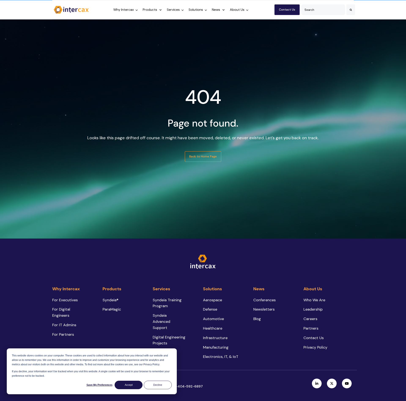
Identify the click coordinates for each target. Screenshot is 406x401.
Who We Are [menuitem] (314, 300)
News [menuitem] (259, 289)
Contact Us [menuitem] (313, 337)
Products (150, 9)
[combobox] (323, 9)
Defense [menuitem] (210, 309)
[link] (71, 9)
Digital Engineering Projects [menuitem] (169, 340)
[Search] (350, 9)
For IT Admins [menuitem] (64, 324)
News (216, 9)
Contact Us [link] (287, 9)
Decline (157, 384)
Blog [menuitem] (257, 318)
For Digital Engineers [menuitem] (61, 312)
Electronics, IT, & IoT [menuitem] (220, 356)
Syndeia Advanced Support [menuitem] (161, 321)
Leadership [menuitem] (313, 309)
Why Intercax (123, 9)
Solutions (196, 9)
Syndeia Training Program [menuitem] (167, 303)
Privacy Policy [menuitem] (315, 347)
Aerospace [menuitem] (212, 300)
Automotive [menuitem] (213, 318)
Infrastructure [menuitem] (215, 337)
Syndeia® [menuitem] (110, 300)
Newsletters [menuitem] (264, 309)
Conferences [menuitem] (264, 300)
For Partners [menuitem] (63, 334)
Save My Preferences (99, 384)
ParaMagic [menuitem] (112, 309)
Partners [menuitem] (310, 328)
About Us (237, 9)
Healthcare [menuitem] (212, 328)
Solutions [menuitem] (212, 289)
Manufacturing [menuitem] (216, 347)
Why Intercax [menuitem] (66, 289)
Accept (129, 384)
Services (173, 9)
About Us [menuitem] (312, 289)
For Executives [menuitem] (65, 300)
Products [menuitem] (112, 289)
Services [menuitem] (161, 289)
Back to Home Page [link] (203, 156)
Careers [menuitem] (310, 318)
